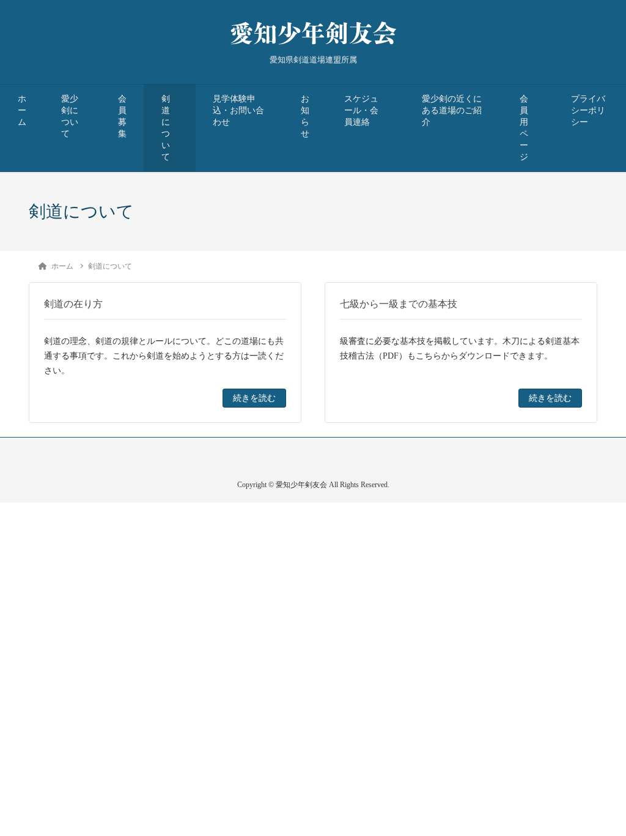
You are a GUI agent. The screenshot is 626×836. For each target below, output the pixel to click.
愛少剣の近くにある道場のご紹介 (452, 110)
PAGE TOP (601, 800)
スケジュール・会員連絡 (361, 110)
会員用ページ (524, 128)
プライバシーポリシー (588, 110)
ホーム (22, 110)
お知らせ (305, 116)
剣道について (165, 128)
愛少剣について (69, 116)
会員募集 (122, 116)
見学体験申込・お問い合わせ (238, 110)
